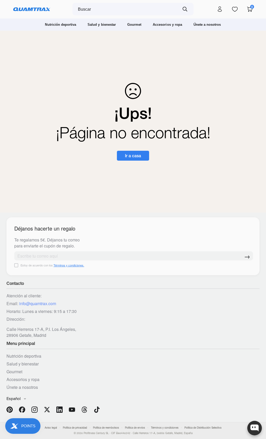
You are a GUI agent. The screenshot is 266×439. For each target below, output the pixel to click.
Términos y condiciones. (69, 265)
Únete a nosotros (207, 25)
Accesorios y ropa (167, 25)
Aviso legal (51, 427)
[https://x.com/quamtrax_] (47, 410)
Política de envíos (135, 427)
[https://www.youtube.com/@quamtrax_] (72, 410)
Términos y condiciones (164, 427)
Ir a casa (133, 155)
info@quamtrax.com (37, 303)
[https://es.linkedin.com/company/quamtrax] (59, 410)
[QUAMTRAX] (32, 9)
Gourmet (134, 25)
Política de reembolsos (106, 427)
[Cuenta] (220, 9)
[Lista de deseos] (235, 9)
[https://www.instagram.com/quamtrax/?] (34, 410)
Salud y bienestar (102, 25)
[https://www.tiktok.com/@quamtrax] (97, 410)
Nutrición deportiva (60, 25)
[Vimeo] (84, 410)
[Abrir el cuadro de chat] (254, 428)
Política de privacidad (75, 427)
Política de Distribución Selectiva (202, 427)
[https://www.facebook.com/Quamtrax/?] (22, 410)
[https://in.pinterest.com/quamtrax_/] (9, 410)
